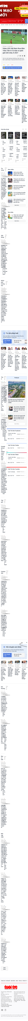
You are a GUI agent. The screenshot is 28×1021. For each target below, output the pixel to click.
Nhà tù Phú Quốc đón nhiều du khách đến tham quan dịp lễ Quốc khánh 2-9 (4, 188)
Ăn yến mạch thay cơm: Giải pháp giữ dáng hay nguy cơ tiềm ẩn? (10, 672)
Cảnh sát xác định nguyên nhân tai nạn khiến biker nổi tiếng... (18, 174)
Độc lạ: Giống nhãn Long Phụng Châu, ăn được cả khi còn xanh (5, 395)
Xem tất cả (6, 169)
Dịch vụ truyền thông (18, 999)
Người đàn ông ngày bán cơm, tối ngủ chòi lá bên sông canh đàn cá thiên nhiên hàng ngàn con (5, 737)
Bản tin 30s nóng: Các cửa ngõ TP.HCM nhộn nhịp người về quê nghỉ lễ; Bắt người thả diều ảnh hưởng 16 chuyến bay (6, 259)
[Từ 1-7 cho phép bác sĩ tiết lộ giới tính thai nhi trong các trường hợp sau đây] (3, 662)
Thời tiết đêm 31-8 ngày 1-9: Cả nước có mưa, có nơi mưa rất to (5, 921)
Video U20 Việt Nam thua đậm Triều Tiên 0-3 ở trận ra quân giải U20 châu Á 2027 (14, 50)
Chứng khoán (16, 136)
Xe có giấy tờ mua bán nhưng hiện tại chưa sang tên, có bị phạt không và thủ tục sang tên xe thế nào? (4, 781)
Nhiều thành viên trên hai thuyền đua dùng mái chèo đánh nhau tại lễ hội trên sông (5, 592)
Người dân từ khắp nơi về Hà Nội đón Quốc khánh (4, 731)
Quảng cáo (22, 21)
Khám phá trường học (2, 291)
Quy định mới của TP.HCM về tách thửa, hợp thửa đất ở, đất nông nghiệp (16, 401)
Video (17, 980)
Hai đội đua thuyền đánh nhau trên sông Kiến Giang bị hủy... (19, 187)
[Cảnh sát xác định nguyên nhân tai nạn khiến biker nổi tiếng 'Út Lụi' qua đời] (10, 77)
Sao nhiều (10, 212)
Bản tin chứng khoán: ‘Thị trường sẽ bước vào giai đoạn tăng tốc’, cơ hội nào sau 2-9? (2, 779)
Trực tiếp (10, 24)
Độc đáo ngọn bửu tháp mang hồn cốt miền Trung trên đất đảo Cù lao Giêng (5, 430)
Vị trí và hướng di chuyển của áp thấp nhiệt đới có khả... (19, 194)
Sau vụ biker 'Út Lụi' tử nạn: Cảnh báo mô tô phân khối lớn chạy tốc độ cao (3, 89)
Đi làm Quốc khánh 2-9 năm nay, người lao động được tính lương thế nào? (5, 815)
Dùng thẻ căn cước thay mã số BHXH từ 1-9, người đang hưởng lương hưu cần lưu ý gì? (2, 816)
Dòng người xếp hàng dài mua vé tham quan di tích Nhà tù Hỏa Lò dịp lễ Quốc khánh (2, 399)
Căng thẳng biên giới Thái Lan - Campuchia (25, 135)
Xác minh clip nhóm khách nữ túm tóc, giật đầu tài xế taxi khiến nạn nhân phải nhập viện (4, 593)
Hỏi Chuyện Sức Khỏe (17, 665)
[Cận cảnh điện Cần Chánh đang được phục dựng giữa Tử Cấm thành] (3, 100)
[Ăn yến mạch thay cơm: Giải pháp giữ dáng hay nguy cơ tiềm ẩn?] (10, 662)
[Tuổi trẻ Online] (11, 987)
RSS (16, 1001)
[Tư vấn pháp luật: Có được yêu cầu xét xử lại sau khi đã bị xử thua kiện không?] (10, 348)
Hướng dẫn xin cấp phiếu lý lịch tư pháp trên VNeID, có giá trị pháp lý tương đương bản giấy (5, 480)
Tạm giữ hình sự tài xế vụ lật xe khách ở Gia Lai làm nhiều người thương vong (17, 89)
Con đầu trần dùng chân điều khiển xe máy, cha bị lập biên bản (5, 186)
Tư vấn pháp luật (10, 351)
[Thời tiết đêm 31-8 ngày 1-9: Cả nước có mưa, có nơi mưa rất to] (4, 905)
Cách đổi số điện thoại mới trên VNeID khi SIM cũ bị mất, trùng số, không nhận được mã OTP (2, 480)
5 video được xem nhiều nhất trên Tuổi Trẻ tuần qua (5, 775)
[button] (23, 129)
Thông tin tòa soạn (4, 1004)
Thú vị (14, 24)
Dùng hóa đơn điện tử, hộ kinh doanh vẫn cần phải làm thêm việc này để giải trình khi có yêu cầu (3, 361)
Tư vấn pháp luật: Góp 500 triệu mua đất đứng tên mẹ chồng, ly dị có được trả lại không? (24, 361)
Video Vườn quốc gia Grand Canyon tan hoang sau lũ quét (5, 516)
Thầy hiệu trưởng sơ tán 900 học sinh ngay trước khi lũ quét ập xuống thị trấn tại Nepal (4, 521)
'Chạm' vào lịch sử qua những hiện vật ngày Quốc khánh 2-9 (2, 704)
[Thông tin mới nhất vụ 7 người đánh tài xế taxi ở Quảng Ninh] (10, 180)
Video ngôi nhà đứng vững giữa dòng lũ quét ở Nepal (24, 87)
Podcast (16, 377)
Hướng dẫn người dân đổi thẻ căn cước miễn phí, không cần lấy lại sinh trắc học (4, 815)
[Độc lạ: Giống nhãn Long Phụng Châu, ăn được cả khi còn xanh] (4, 381)
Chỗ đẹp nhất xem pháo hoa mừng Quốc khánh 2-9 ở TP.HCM (17, 110)
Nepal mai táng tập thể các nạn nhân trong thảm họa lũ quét (2, 518)
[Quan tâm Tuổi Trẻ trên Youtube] (2, 1010)
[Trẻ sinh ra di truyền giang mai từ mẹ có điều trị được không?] (24, 662)
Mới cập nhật (2, 835)
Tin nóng (6, 24)
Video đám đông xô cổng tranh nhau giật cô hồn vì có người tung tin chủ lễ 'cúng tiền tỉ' (2, 594)
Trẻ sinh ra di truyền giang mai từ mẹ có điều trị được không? (24, 673)
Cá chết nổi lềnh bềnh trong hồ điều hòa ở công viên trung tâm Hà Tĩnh (2, 189)
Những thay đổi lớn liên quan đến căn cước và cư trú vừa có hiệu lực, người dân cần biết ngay (4, 481)
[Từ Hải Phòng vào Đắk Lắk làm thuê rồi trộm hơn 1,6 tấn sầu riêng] (10, 100)
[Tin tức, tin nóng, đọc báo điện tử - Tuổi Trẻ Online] (1, 21)
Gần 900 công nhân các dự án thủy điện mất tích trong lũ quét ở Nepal (2, 551)
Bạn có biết (26, 24)
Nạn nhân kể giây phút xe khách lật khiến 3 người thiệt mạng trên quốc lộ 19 (5, 218)
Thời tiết (5, 907)
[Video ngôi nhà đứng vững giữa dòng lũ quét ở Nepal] (24, 77)
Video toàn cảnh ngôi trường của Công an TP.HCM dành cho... (18, 216)
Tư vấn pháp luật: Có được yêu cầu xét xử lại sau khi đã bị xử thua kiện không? (10, 361)
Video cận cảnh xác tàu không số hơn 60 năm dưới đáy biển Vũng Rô (4, 706)
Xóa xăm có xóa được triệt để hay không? (17, 671)
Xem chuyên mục (7, 341)
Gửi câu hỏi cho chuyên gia (17, 341)
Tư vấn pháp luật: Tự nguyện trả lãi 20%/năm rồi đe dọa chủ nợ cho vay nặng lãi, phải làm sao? (17, 363)
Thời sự (20, 980)
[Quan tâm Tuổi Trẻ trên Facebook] (5, 1010)
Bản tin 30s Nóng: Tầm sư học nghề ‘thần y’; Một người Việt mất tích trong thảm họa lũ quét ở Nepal (4, 260)
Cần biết (18, 21)
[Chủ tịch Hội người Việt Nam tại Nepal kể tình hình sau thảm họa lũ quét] (10, 417)
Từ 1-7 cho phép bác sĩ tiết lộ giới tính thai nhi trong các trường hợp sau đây (3, 674)
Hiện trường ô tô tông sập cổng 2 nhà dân (4, 213)
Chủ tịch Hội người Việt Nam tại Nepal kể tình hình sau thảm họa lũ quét (19, 418)
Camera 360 (3, 133)
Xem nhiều (11, 169)
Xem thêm (4, 968)
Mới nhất (2, 24)
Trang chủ (3, 980)
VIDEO (4, 21)
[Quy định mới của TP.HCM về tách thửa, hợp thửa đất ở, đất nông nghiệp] (16, 389)
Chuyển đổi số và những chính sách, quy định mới (3, 453)
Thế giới (17, 24)
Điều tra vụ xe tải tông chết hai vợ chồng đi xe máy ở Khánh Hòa (5, 622)
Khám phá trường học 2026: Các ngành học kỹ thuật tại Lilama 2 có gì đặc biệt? (5, 305)
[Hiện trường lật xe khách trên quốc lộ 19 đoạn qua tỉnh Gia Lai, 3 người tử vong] (10, 201)
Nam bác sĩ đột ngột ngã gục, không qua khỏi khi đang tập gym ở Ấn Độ (4, 550)
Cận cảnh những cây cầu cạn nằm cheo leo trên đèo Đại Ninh (4, 428)
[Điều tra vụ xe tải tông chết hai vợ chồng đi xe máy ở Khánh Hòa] (4, 609)
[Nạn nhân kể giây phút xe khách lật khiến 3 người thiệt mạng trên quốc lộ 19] (4, 202)
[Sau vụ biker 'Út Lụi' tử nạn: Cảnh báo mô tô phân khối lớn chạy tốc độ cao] (3, 77)
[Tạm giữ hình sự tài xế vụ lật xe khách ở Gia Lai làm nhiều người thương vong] (17, 77)
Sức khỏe (10, 664)
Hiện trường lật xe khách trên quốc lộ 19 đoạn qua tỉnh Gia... (19, 201)
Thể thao (4, 46)
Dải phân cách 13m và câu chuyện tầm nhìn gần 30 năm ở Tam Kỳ (5, 704)
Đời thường (21, 24)
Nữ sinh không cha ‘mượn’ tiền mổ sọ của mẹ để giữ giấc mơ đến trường (2, 734)
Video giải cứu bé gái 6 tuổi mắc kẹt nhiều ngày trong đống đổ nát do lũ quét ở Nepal (5, 553)
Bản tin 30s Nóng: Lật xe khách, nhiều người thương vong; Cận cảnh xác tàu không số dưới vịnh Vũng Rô (24, 114)
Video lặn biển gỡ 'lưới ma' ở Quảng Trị (2, 424)
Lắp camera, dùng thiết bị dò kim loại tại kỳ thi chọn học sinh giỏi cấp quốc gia (19, 409)
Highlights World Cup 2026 (10, 135)
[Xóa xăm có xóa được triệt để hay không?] (17, 662)
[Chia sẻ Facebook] (20, 56)
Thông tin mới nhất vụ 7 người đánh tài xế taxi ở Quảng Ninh (19, 180)
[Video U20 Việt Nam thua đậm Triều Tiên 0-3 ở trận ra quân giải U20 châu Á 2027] (14, 36)
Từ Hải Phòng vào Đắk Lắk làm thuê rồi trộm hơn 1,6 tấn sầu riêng (10, 110)
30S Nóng (24, 103)
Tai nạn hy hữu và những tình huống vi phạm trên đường (3, 136)
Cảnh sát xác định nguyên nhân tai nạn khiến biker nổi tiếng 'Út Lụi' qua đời (10, 89)
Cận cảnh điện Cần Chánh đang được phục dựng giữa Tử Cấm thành (3, 111)
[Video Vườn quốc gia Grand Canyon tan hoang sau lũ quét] (4, 504)
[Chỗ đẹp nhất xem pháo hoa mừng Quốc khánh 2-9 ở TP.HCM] (17, 100)
